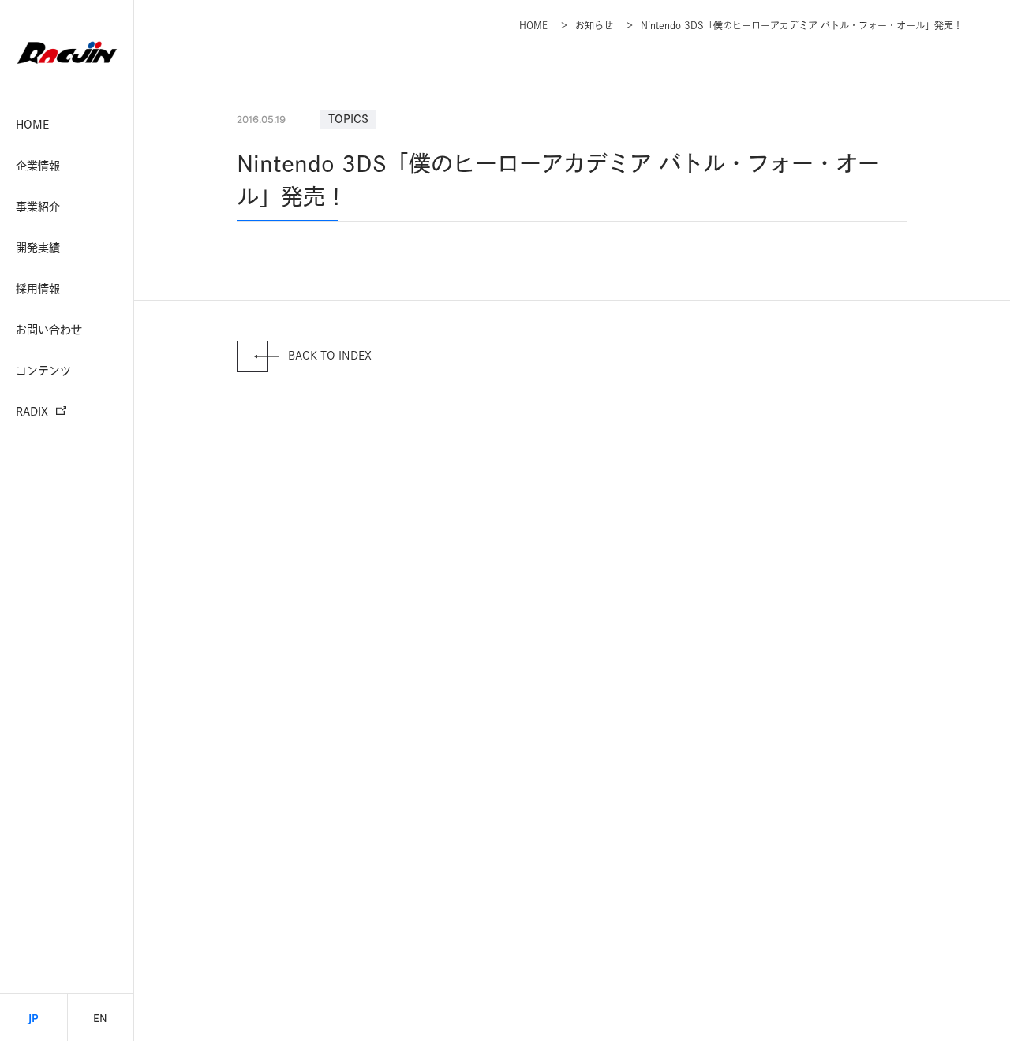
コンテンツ (43, 370)
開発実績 (38, 247)
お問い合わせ (49, 329)
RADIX (32, 411)
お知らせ (594, 25)
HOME (32, 124)
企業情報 (38, 165)
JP (33, 1017)
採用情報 (38, 288)
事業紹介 (38, 206)
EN (100, 1017)
